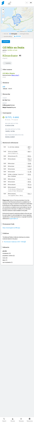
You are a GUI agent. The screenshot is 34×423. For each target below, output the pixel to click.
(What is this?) (15, 75)
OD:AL (29, 174)
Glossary (21, 421)
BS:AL (29, 156)
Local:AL (30, 169)
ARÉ (29, 147)
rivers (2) (5, 258)
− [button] (3, 12)
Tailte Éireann (30, 31)
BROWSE (18, 36)
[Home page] (3, 3)
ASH (29, 151)
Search (4, 421)
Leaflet (18, 31)
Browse (13, 421)
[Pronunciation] (20, 55)
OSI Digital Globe (24, 33)
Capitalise (8, 63)
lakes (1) (5, 260)
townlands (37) (7, 253)
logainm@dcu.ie (14, 218)
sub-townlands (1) (7, 262)
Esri (26, 31)
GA (26, 2)
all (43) (5, 251)
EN (31, 2)
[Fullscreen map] (3, 16)
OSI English (14, 33)
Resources (30, 421)
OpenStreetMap (8, 36)
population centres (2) (9, 255)
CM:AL (29, 163)
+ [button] (3, 10)
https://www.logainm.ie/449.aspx (11, 228)
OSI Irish (6, 33)
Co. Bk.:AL (30, 171)
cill (4, 87)
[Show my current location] (3, 19)
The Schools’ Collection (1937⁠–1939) (14, 242)
